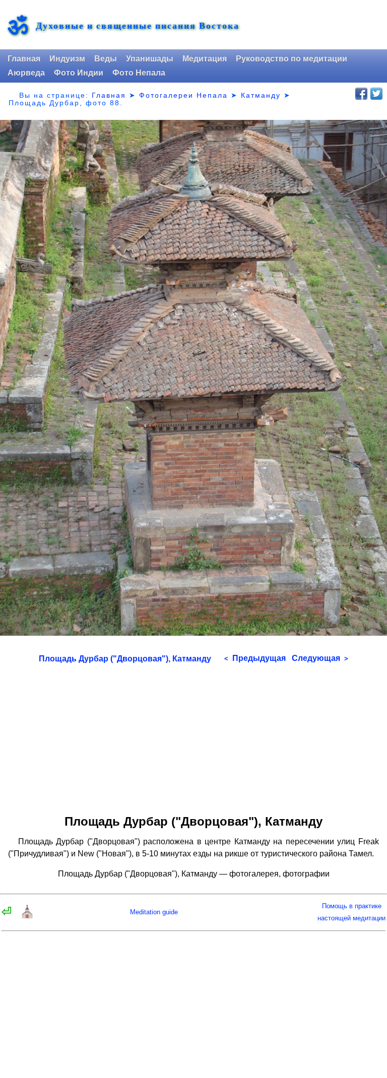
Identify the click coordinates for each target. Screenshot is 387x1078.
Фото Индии (78, 73)
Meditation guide (154, 912)
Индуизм (67, 58)
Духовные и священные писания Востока (137, 25)
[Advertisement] (193, 735)
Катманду (261, 95)
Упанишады (149, 58)
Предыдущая (255, 658)
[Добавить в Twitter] (376, 94)
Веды (105, 58)
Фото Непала (138, 73)
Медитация (204, 58)
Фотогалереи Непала (183, 95)
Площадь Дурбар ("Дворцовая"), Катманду (125, 658)
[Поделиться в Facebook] (361, 94)
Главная (24, 58)
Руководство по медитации (291, 58)
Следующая (320, 658)
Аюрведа (26, 73)
